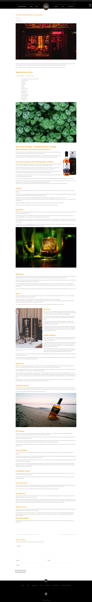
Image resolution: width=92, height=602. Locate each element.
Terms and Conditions (66, 585)
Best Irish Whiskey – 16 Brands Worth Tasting (25, 75)
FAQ (62, 6)
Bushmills (24, 83)
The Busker (24, 92)
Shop (37, 6)
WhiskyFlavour (48, 600)
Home (22, 585)
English (74, 0)
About (56, 6)
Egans (23, 85)
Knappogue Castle (25, 95)
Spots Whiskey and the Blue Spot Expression (30, 78)
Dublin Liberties (25, 88)
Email (49, 560)
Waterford (24, 90)
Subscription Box (22, 6)
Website (18, 565)
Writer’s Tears (24, 99)
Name (17, 560)
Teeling (23, 81)
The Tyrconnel (24, 96)
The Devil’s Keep (25, 80)
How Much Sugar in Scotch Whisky (68, 534)
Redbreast (24, 84)
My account (34, 585)
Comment (18, 546)
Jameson (23, 87)
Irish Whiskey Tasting (20, 21)
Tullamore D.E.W (25, 91)
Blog (31, 6)
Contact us (70, 6)
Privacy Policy (55, 585)
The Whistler (24, 98)
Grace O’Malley (25, 94)
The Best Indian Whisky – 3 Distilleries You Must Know (28, 534)
